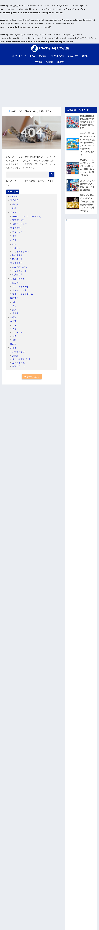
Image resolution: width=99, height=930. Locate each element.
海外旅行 (49, 61)
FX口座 (15, 283)
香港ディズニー (19, 223)
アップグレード (19, 270)
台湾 (14, 336)
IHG (14, 244)
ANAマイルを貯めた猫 (54, 48)
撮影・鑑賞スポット (21, 359)
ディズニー (43, 56)
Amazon (14, 196)
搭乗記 (15, 355)
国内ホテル (17, 255)
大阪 (14, 302)
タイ (14, 328)
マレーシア (17, 332)
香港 (14, 339)
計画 (14, 208)
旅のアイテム (18, 362)
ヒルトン (16, 247)
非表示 (13, 344)
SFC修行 (38, 61)
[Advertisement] (49, 86)
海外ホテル (17, 258)
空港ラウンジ (18, 366)
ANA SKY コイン (19, 267)
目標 (14, 235)
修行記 (15, 204)
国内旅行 (60, 61)
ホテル (32, 56)
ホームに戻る (32, 376)
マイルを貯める (57, 56)
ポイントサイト (19, 290)
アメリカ (16, 325)
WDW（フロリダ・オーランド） (27, 216)
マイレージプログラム (22, 293)
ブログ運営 (15, 228)
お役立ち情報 (18, 352)
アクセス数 (17, 232)
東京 (14, 305)
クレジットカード (18, 56)
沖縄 (14, 309)
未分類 (13, 317)
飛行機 (85, 56)
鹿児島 (15, 313)
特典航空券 (17, 274)
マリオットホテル (20, 251)
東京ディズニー (19, 220)
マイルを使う (73, 56)
